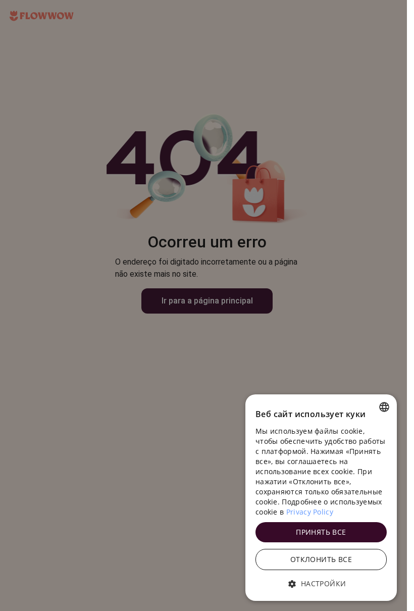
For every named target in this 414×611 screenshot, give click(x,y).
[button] (321, 584)
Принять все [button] (321, 532)
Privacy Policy (309, 512)
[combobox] (384, 407)
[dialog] (321, 497)
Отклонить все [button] (321, 559)
